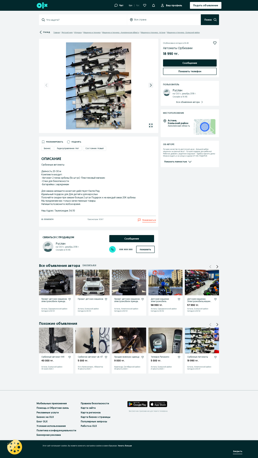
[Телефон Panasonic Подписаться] (179, 357)
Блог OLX (42, 421)
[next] (150, 85)
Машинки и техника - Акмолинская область (120, 32)
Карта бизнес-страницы (95, 416)
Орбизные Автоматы (197, 356)
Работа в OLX (89, 425)
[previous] (46, 85)
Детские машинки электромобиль (160, 300)
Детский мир (67, 32)
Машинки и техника (91, 32)
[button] (153, 5)
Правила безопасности (95, 403)
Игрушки (78, 32)
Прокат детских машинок (90, 299)
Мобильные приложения (52, 403)
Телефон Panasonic (160, 356)
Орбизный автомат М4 (52, 356)
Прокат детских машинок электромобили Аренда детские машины (54, 301)
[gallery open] (150, 125)
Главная (56, 32)
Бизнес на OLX (45, 416)
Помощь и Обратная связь (53, 407)
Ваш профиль (174, 5)
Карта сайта (88, 407)
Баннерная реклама (49, 434)
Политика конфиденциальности (56, 430)
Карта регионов (91, 412)
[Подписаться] (215, 43)
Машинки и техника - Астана (153, 32)
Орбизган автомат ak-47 (90, 356)
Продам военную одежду (126, 356)
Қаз (130, 5)
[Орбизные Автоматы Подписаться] (215, 357)
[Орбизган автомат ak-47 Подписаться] (106, 357)
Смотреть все (89, 265)
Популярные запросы (94, 421)
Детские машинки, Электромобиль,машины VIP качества (199, 301)
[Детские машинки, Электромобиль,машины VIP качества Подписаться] (215, 299)
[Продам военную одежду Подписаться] (142, 357)
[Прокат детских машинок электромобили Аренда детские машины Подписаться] (69, 299)
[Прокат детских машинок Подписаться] (106, 299)
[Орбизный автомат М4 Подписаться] (69, 357)
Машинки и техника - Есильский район (183, 32)
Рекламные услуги (48, 412)
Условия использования (51, 425)
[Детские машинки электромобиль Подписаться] (179, 299)
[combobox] (84, 19)
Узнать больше (125, 446)
